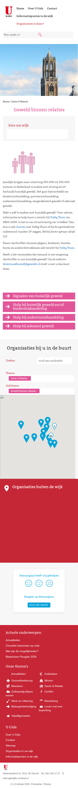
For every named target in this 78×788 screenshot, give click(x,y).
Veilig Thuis (57, 217)
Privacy (47, 784)
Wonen (48, 680)
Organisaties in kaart (30, 23)
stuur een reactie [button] (38, 604)
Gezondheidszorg (22, 680)
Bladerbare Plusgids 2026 (21, 656)
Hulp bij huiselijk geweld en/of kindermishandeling (38, 307)
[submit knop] (40, 35)
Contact (52, 8)
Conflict (48, 691)
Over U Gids (35, 8)
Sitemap (11, 745)
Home (20, 8)
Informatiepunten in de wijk (34, 16)
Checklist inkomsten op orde (23, 645)
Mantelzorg (51, 700)
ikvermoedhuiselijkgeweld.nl (21, 264)
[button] (26, 438)
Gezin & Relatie (19, 101)
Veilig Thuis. (67, 248)
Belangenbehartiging (23, 706)
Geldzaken (50, 673)
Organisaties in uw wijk (19, 751)
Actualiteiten (13, 640)
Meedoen (17, 686)
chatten (21, 227)
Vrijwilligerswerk (20, 715)
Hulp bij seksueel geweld (33, 326)
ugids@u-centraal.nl (18, 778)
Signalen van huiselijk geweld (37, 296)
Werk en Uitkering (22, 700)
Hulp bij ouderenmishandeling (38, 317)
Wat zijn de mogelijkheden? (22, 651)
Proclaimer (36, 784)
